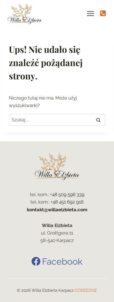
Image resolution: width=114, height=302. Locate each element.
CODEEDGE (86, 290)
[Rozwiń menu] (90, 13)
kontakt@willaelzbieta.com (57, 209)
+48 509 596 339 (67, 194)
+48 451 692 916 (67, 202)
